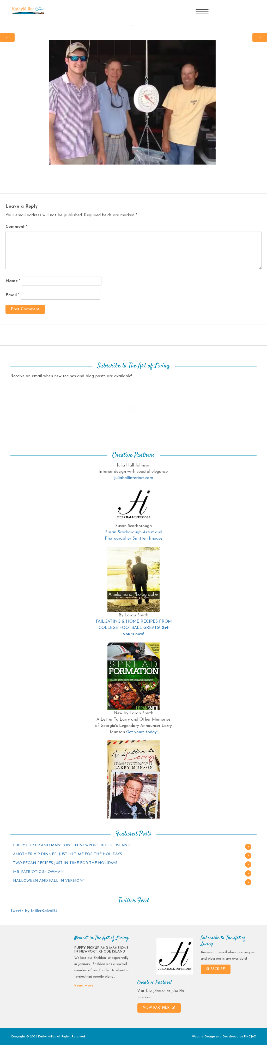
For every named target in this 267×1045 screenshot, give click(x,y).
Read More (83, 985)
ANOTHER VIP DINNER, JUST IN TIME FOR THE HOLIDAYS (67, 854)
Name (12, 281)
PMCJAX (250, 1036)
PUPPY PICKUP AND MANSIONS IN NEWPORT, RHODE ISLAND (71, 845)
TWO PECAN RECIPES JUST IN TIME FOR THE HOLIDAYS (65, 863)
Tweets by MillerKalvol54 (33, 911)
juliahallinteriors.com (133, 478)
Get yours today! (141, 732)
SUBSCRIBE (215, 969)
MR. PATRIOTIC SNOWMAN (38, 872)
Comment (16, 227)
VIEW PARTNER (157, 1007)
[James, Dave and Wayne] (132, 102)
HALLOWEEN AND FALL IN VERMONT (49, 881)
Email (12, 295)
